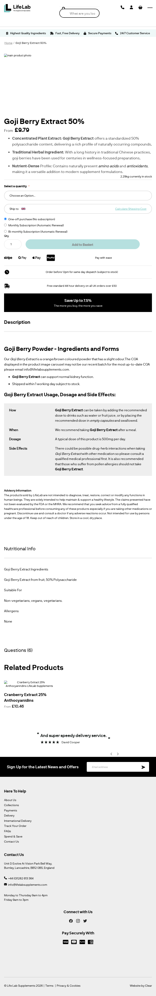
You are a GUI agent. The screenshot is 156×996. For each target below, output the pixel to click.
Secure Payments (99, 33)
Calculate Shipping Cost (130, 209)
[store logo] (17, 8)
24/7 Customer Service (134, 33)
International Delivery (17, 821)
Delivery (9, 815)
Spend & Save (13, 836)
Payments (10, 810)
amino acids (108, 165)
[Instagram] (78, 920)
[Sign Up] (143, 767)
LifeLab (38, 495)
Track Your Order (15, 826)
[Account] (131, 7)
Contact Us (11, 841)
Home (8, 43)
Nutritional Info (20, 548)
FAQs (7, 831)
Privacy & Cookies (68, 985)
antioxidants (137, 165)
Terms (49, 985)
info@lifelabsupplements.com (27, 885)
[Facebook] (71, 920)
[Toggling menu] (150, 7)
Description (17, 322)
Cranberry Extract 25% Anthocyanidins (25, 697)
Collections (11, 805)
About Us (10, 800)
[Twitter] (85, 920)
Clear (148, 985)
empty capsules (102, 420)
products (16, 495)
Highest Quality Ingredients (28, 33)
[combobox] (79, 13)
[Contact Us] (122, 7)
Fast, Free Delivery (67, 33)
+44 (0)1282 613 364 (21, 878)
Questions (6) (18, 650)
